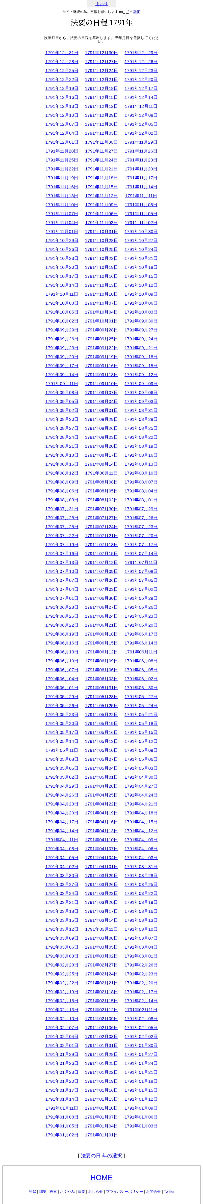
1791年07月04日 (61, 589)
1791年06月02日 (141, 678)
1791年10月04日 (101, 312)
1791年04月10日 (101, 839)
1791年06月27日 (101, 607)
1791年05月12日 (141, 741)
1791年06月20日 (141, 625)
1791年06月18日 (101, 634)
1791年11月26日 (141, 151)
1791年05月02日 (61, 777)
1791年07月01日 (61, 598)
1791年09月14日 (61, 374)
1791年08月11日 (101, 473)
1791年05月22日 (101, 714)
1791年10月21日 (141, 258)
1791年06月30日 (101, 598)
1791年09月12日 (141, 374)
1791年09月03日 (141, 401)
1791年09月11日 (62, 383)
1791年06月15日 (101, 643)
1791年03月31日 (141, 866)
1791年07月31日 (61, 508)
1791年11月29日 (141, 142)
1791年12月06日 (101, 124)
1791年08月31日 (141, 410)
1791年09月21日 (141, 347)
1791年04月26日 (61, 795)
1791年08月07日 (141, 482)
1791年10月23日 (61, 258)
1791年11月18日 (101, 177)
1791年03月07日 (141, 938)
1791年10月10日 (101, 294)
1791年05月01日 (101, 777)
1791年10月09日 (141, 294)
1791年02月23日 (141, 973)
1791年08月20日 (101, 446)
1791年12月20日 (141, 79)
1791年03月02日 (101, 956)
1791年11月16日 (62, 186)
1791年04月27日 (141, 786)
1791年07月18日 (101, 544)
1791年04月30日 (141, 777)
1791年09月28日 (101, 329)
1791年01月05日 (61, 1126)
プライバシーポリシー (124, 1191)
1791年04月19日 (101, 812)
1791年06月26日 (141, 607)
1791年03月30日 (61, 875)
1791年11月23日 (141, 160)
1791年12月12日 (101, 106)
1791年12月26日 (141, 61)
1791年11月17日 (141, 177)
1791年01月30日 (141, 1045)
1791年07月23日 (141, 526)
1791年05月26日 (61, 705)
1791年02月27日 (101, 965)
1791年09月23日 (61, 347)
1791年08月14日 (101, 464)
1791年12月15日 (101, 97)
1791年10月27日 (141, 240)
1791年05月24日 (141, 705)
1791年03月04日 (141, 947)
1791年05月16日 (101, 732)
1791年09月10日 (101, 383)
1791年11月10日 (62, 204)
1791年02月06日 (101, 1027)
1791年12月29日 (141, 52)
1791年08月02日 (101, 499)
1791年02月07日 (61, 1027)
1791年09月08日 (61, 392)
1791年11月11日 (141, 195)
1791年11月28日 (62, 151)
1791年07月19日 (61, 544)
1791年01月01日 (101, 1134)
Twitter (169, 1191)
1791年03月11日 (101, 929)
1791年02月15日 (101, 1000)
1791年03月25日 (141, 884)
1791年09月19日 (101, 356)
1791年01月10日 (101, 1108)
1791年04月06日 (141, 848)
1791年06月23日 (141, 616)
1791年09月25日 (101, 338)
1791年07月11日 (141, 562)
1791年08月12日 (61, 473)
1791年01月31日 (101, 1045)
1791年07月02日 (141, 589)
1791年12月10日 (61, 115)
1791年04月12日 (141, 830)
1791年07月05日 (141, 580)
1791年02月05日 (141, 1027)
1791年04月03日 (141, 857)
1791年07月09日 (101, 571)
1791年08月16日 (141, 455)
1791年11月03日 (101, 222)
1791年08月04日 (141, 490)
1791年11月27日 (101, 151)
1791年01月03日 (141, 1126)
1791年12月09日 (101, 115)
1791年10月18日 (141, 267)
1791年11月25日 (62, 160)
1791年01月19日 (101, 1081)
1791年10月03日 (141, 312)
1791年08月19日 (141, 446)
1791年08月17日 (101, 455)
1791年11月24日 (101, 160)
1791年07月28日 (61, 517)
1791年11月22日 (62, 168)
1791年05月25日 (101, 705)
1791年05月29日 (61, 696)
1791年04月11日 (62, 839)
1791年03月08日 (101, 938)
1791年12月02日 (141, 133)
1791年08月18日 (61, 455)
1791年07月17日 (141, 544)
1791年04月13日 (101, 830)
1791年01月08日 (61, 1117)
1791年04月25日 (101, 795)
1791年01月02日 (61, 1134)
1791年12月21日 (101, 79)
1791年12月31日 (61, 52)
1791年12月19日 (61, 88)
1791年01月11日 (62, 1108)
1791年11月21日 (101, 168)
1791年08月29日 (101, 419)
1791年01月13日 (101, 1099)
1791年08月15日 (61, 464)
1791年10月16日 (101, 276)
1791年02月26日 (141, 965)
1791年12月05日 (141, 124)
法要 (81, 1191)
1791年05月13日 (101, 741)
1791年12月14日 (141, 97)
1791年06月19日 (61, 634)
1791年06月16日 (61, 643)
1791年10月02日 (61, 321)
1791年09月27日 (141, 329)
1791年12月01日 (61, 142)
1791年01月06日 (141, 1117)
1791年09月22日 (101, 347)
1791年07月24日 (101, 526)
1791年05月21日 (141, 714)
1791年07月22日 (61, 535)
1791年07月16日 (61, 553)
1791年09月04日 (101, 401)
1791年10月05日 (61, 312)
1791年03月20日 (101, 902)
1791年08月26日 (101, 428)
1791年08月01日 (141, 499)
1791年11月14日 (141, 186)
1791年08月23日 (101, 437)
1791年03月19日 (141, 902)
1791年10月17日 (61, 276)
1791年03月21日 (61, 902)
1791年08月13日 (141, 464)
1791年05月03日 (141, 768)
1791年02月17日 (141, 991)
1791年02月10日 (61, 1018)
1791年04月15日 (141, 821)
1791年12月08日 (141, 115)
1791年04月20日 (61, 812)
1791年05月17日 (61, 732)
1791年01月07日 (101, 1117)
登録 (32, 1191)
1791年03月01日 (141, 956)
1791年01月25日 (101, 1063)
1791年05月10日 (101, 750)
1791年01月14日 (61, 1099)
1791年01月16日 (101, 1090)
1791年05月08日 (61, 759)
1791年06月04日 (61, 678)
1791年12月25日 (61, 70)
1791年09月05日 (61, 401)
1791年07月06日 (101, 580)
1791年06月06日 (101, 669)
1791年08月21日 (61, 446)
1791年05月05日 (61, 768)
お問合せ (153, 1191)
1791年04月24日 (141, 795)
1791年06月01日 (61, 687)
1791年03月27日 (61, 884)
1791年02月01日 (61, 1045)
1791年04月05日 (61, 857)
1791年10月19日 (101, 267)
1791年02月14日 (141, 1000)
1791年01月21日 (141, 1072)
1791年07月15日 (101, 553)
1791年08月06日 (61, 490)
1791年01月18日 (141, 1081)
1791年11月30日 (101, 142)
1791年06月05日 (141, 669)
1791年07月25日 (61, 526)
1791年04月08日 (61, 848)
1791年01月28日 (101, 1054)
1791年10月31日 (101, 231)
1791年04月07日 (101, 848)
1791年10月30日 (141, 231)
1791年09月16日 (101, 365)
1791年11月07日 (62, 213)
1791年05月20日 (61, 723)
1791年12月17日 (141, 88)
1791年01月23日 (61, 1072)
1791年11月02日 (141, 222)
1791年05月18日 (141, 723)
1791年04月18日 (141, 812)
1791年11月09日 (101, 204)
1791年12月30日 (101, 52)
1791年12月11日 (141, 106)
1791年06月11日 (141, 651)
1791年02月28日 (61, 965)
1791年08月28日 (141, 419)
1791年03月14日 (101, 920)
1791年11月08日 (141, 204)
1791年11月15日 (101, 186)
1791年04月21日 (141, 804)
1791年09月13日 (101, 374)
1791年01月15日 (141, 1090)
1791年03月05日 (101, 947)
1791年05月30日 (141, 687)
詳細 (136, 12)
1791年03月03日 (61, 956)
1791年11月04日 (62, 222)
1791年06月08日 (141, 660)
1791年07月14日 (141, 553)
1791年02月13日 (61, 1009)
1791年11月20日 (141, 168)
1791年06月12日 (101, 651)
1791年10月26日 (61, 249)
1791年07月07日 (61, 580)
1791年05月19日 (101, 723)
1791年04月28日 (101, 786)
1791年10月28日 (101, 240)
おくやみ (67, 1191)
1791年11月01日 (62, 231)
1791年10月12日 (141, 285)
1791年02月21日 (101, 982)
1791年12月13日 (61, 106)
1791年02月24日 (101, 973)
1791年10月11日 (62, 294)
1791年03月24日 (61, 893)
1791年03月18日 (61, 911)
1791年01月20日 (61, 1081)
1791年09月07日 (101, 392)
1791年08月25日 (141, 428)
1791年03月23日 (101, 893)
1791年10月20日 (61, 267)
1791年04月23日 (61, 804)
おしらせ (95, 1191)
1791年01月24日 (141, 1063)
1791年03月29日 (101, 875)
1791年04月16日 (101, 821)
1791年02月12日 (101, 1009)
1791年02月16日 (61, 1000)
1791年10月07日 (101, 303)
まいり (101, 3)
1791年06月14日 (141, 643)
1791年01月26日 (61, 1063)
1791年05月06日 (141, 759)
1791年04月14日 (61, 830)
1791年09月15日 (141, 365)
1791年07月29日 (141, 508)
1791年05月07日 (101, 759)
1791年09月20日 (61, 356)
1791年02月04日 (61, 1036)
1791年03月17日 (101, 911)
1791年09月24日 (141, 338)
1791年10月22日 (101, 258)
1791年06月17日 (141, 634)
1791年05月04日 (101, 768)
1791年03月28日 (141, 875)
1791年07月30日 (101, 508)
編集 (43, 1191)
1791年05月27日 (141, 696)
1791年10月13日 (101, 285)
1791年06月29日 (141, 598)
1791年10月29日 (61, 240)
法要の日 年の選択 (101, 1155)
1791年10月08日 (61, 303)
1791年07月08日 (141, 571)
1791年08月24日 (61, 437)
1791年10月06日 (141, 303)
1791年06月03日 (101, 678)
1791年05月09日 (141, 750)
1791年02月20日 (141, 982)
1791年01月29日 (61, 1054)
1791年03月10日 (141, 929)
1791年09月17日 (61, 365)
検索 (53, 1191)
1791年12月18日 (101, 88)
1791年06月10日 (61, 660)
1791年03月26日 (101, 884)
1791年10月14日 (61, 285)
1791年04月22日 (101, 804)
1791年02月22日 (61, 982)
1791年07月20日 (141, 535)
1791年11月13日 (62, 195)
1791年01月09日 (141, 1108)
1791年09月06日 (141, 392)
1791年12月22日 (61, 79)
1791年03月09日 (61, 938)
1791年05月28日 (101, 696)
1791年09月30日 (141, 321)
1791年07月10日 (61, 571)
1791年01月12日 (141, 1099)
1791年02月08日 (141, 1018)
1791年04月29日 (61, 786)
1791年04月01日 (101, 866)
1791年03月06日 (61, 947)
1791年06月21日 (101, 625)
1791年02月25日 (61, 973)
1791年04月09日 (141, 839)
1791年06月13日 (61, 651)
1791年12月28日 (61, 61)
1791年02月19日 (61, 991)
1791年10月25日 (101, 249)
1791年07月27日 (101, 517)
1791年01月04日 (101, 1126)
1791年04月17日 (61, 821)
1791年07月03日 (101, 589)
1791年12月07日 (61, 124)
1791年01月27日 (141, 1054)
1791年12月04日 (61, 133)
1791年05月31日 (101, 687)
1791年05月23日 (61, 714)
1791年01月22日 (101, 1072)
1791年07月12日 (101, 562)
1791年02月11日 (141, 1009)
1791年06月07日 (61, 669)
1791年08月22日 (141, 437)
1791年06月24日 (101, 616)
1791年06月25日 (61, 616)
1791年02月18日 (101, 991)
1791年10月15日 (141, 276)
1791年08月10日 (141, 473)
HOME (101, 1177)
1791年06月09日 (101, 660)
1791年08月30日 (61, 419)
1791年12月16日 (61, 97)
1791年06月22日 (61, 625)
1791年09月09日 (141, 383)
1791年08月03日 (61, 499)
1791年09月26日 (61, 338)
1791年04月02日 (61, 866)
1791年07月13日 (61, 562)
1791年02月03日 (101, 1036)
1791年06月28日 (61, 607)
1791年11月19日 (62, 177)
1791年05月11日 (62, 750)
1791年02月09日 (101, 1018)
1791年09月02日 (61, 410)
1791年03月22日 (141, 893)
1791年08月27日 (61, 428)
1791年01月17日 (61, 1090)
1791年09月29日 (61, 329)
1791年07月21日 (101, 535)
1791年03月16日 (141, 911)
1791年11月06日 (101, 213)
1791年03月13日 (141, 920)
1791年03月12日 (61, 929)
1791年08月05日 (101, 490)
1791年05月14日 (61, 741)
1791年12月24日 (101, 70)
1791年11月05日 (141, 213)
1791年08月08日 (101, 482)
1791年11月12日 (101, 195)
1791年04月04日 (101, 857)
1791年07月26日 (141, 517)
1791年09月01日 (101, 410)
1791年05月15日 (141, 732)
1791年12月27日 (101, 61)
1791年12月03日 (101, 133)
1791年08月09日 (61, 482)
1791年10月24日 (141, 249)
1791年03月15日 (61, 920)
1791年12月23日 (141, 70)
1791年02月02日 (141, 1036)
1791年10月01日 (101, 321)
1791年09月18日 (141, 356)
